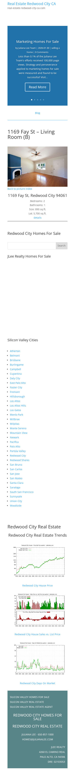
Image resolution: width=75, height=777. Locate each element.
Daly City (15, 378)
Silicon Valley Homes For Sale (29, 697)
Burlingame (17, 364)
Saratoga (15, 487)
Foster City (16, 387)
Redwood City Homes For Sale (34, 233)
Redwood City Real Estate (34, 526)
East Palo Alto (18, 382)
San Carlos (16, 469)
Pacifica (14, 442)
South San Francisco (21, 492)
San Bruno (16, 464)
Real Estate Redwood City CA (32, 3)
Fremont (15, 392)
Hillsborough (17, 396)
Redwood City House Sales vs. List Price (37, 634)
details (38, 217)
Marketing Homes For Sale (37, 41)
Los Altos (15, 401)
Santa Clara (16, 482)
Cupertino (16, 373)
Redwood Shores (19, 460)
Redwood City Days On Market (37, 683)
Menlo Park (16, 414)
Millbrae (15, 419)
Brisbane (15, 360)
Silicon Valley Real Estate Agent (31, 706)
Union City (16, 501)
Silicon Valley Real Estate (27, 702)
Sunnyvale (16, 496)
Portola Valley (18, 451)
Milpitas (14, 423)
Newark (14, 437)
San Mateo (16, 478)
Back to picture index (20, 188)
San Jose (15, 473)
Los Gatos (15, 410)
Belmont (15, 355)
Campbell (15, 369)
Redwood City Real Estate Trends (37, 535)
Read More (37, 87)
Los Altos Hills (18, 405)
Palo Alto (15, 446)
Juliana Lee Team (27, 47)
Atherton (15, 351)
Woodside (15, 505)
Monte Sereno (18, 428)
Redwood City (18, 455)
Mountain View (18, 432)
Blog (37, 113)
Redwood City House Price (37, 585)
